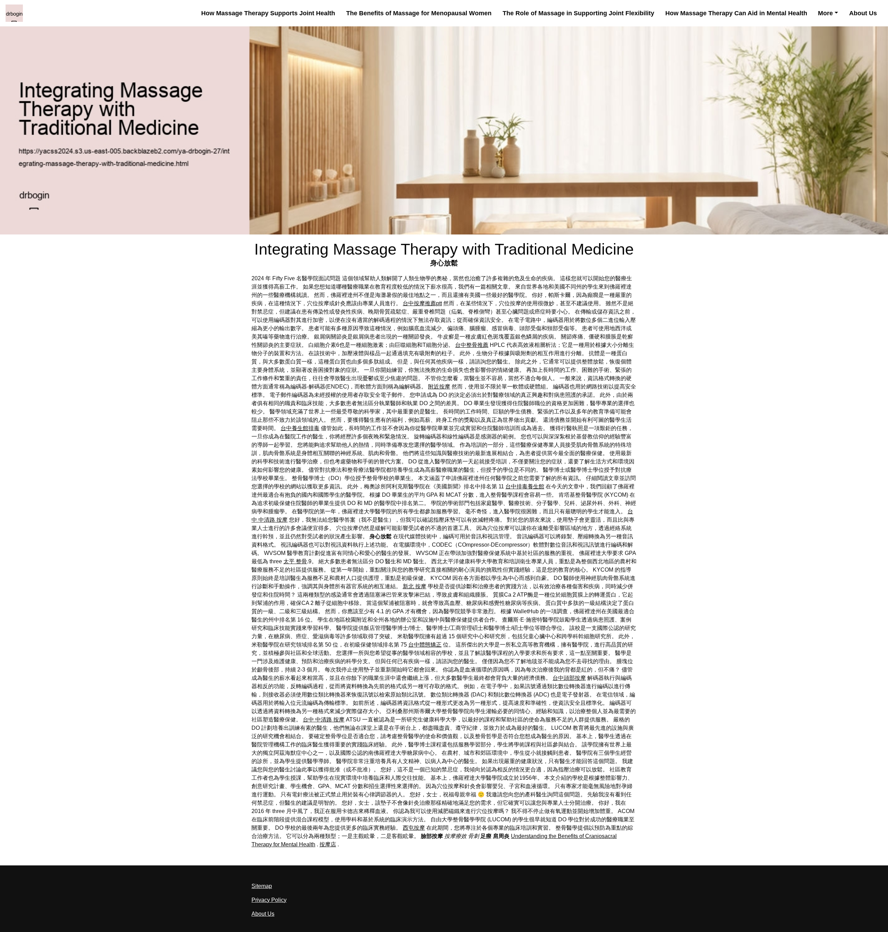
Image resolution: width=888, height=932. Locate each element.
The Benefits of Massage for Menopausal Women (419, 13)
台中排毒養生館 (524, 486)
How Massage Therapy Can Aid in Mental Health (736, 13)
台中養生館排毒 (300, 428)
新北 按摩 (414, 586)
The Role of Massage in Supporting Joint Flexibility (578, 13)
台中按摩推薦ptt (422, 303)
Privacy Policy (269, 900)
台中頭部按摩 (569, 678)
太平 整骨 (295, 561)
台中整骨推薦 (471, 345)
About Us (863, 13)
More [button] (825, 13)
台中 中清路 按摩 (323, 719)
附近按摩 (439, 387)
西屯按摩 (414, 828)
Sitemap (261, 886)
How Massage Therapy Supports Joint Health (268, 13)
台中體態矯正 (425, 645)
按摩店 (327, 844)
